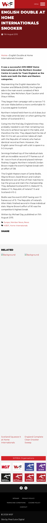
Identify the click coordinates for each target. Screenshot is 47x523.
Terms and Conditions (16, 503)
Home (4, 55)
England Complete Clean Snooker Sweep (34, 440)
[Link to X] (26, 488)
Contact (23, 507)
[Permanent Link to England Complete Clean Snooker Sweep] (35, 344)
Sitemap (16, 498)
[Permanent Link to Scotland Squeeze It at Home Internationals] (11, 344)
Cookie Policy (34, 503)
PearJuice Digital (16, 519)
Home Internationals (18, 226)
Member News (17, 222)
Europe (7, 222)
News (26, 222)
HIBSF (6, 226)
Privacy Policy (28, 498)
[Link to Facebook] (21, 488)
